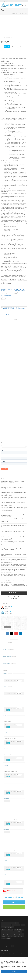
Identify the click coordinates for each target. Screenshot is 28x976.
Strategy (9, 938)
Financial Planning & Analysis (8, 927)
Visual (5, 800)
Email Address (8, 649)
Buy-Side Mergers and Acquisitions (6, 296)
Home (2, 12)
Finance (5, 12)
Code (9, 800)
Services (2, 309)
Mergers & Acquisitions (14, 307)
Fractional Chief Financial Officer (14, 344)
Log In (14, 906)
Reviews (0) (3, 305)
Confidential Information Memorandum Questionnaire (14, 382)
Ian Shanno (7, 606)
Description (3, 52)
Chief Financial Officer (6, 925)
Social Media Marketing (18, 936)
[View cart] (22, 5)
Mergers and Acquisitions (18, 934)
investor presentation (18, 929)
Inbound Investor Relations (7, 929)
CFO (17, 922)
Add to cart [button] (11, 380)
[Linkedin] (7, 1)
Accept (14, 971)
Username (7, 642)
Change (8, 710)
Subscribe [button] (11, 342)
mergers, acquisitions (5, 245)
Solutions (4, 938)
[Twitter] (2, 1)
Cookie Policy (10, 974)
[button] (26, 958)
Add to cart (6, 46)
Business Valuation (11, 922)
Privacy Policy (16, 974)
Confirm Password (9, 663)
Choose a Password (9, 656)
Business (3, 922)
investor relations (17, 931)
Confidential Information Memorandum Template (19, 290)
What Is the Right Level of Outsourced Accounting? (13, 953)
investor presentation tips (7, 931)
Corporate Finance (16, 925)
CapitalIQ (19, 271)
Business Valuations (7, 308)
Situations (10, 936)
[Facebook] (4, 1)
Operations (4, 936)
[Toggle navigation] (25, 5)
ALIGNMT (7, 611)
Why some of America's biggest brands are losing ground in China (14, 580)
